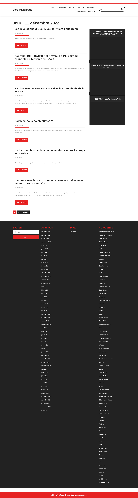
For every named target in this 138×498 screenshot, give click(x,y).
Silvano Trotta (103, 448)
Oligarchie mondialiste (105, 400)
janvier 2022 (44, 352)
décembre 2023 (45, 273)
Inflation (101, 345)
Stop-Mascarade (22, 9)
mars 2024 (44, 262)
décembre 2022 (45, 314)
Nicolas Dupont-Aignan (105, 396)
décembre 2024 (45, 231)
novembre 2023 (45, 276)
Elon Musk (102, 307)
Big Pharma (102, 245)
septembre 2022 (46, 324)
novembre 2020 (45, 400)
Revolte (101, 438)
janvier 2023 (44, 310)
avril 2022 (44, 341)
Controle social (103, 276)
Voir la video (22, 46)
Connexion (73, 231)
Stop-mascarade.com (79, 495)
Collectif (92, 11)
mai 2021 (44, 379)
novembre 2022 (45, 317)
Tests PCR (71, 7)
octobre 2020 (45, 403)
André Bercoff (103, 238)
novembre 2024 (45, 235)
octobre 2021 (45, 362)
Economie (102, 297)
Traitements (91, 7)
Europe (101, 314)
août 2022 (44, 328)
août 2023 (44, 286)
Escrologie (102, 310)
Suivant (25, 212)
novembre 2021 (45, 359)
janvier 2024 (44, 269)
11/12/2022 (20, 33)
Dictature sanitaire (104, 286)
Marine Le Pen (103, 376)
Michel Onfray (103, 393)
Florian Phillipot (103, 321)
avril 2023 (44, 300)
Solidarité (101, 455)
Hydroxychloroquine (105, 338)
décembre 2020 (45, 396)
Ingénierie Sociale (104, 348)
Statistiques (61, 7)
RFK (100, 441)
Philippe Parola (103, 410)
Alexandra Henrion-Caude (106, 231)
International (102, 352)
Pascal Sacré (103, 403)
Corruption (102, 280)
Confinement (102, 273)
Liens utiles (81, 11)
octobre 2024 (45, 238)
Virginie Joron (103, 479)
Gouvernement (103, 335)
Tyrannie (101, 472)
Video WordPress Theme (60, 495)
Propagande (102, 427)
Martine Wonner (103, 379)
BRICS (101, 249)
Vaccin (101, 475)
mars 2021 (44, 386)
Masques (81, 7)
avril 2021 (44, 383)
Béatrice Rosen (103, 242)
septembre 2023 (46, 283)
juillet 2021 (44, 372)
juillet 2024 (44, 249)
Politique (101, 420)
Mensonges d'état (104, 389)
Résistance (102, 434)
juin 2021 (44, 376)
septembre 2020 (46, 407)
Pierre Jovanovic (104, 414)
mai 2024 (44, 255)
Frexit (100, 328)
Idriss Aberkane (103, 341)
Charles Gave (103, 262)
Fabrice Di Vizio (103, 317)
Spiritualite (102, 458)
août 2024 (44, 245)
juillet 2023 (44, 290)
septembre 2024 (46, 242)
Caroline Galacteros (105, 255)
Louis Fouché (103, 372)
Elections (101, 304)
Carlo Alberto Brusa (104, 252)
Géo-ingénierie (103, 331)
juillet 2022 (44, 331)
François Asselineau (105, 324)
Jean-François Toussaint (106, 359)
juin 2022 (44, 335)
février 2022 (44, 348)
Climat (101, 269)
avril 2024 (44, 259)
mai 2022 (44, 338)
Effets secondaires (104, 300)
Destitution (102, 283)
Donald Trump (103, 293)
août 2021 (44, 369)
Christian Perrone (104, 266)
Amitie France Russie (105, 235)
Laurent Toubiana (104, 365)
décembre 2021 (45, 355)
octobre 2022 (45, 321)
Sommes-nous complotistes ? (34, 121)
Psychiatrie (102, 431)
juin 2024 (44, 252)
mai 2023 (44, 297)
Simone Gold (103, 451)
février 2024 (44, 266)
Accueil (51, 7)
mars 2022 (44, 345)
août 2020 (44, 410)
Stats (100, 462)
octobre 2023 (45, 280)
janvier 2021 (44, 393)
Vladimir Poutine (104, 482)
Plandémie (102, 417)
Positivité (101, 424)
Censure (101, 259)
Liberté (101, 369)
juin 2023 (44, 293)
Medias (101, 386)
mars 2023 (44, 304)
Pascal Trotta (103, 407)
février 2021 (44, 389)
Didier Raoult (102, 290)
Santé (100, 444)
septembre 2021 (46, 365)
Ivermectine (102, 355)
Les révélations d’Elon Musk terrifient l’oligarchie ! (47, 28)
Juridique (101, 362)
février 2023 (44, 307)
